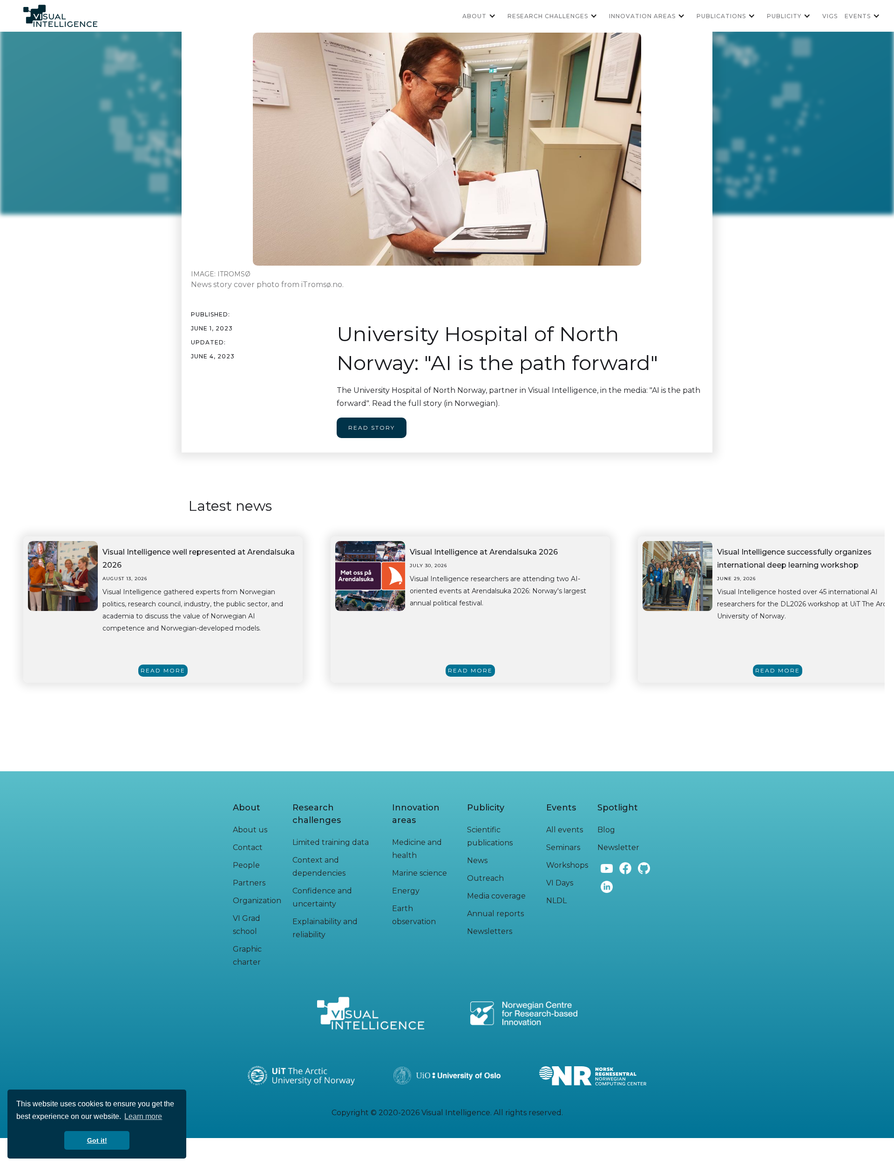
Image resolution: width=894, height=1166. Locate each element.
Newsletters (489, 931)
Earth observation (414, 915)
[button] (482, 16)
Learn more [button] (143, 1116)
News (477, 860)
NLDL (556, 900)
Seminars (563, 847)
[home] (60, 16)
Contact (248, 847)
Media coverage (496, 896)
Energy (406, 890)
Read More (163, 670)
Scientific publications (490, 836)
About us (250, 829)
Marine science (419, 873)
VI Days (559, 882)
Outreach (485, 878)
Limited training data (330, 842)
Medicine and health (417, 849)
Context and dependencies (318, 867)
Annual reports (495, 913)
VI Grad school (246, 925)
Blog (606, 829)
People (246, 865)
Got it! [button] (97, 1140)
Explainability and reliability (325, 928)
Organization (257, 900)
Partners (249, 882)
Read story (371, 427)
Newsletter (618, 847)
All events (564, 829)
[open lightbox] (63, 576)
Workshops (567, 865)
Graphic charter (247, 956)
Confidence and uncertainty (322, 897)
